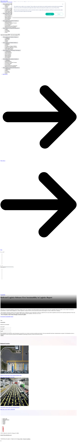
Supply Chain (5, 254)
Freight (4, 255)
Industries (8, 60)
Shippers (4, 256)
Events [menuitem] (4, 421)
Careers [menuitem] (4, 422)
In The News (5, 263)
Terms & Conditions (26, 438)
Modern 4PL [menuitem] (5, 418)
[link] (6, 416)
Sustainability (2, 294)
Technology (8, 51)
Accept (49, 14)
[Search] (1, 266)
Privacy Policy (20, 438)
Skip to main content (4, 0)
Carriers (4, 261)
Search (1, 267)
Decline (59, 14)
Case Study (5, 259)
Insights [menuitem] (4, 420)
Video (4, 257)
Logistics (4, 258)
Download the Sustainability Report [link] (6, 316)
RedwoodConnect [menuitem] (6, 419)
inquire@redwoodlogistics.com (6, 435)
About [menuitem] (4, 423)
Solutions (7, 38)
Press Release (5, 262)
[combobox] (8, 267)
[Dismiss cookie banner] (62, 4)
